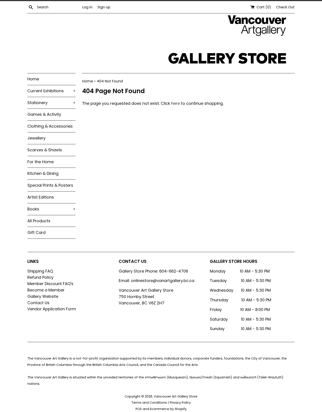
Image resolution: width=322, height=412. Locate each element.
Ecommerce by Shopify (168, 409)
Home (33, 79)
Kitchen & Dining (42, 173)
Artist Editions (40, 197)
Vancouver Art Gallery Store (175, 396)
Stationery (51, 102)
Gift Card (36, 232)
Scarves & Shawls (44, 150)
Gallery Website (42, 296)
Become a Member (46, 290)
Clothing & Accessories (50, 126)
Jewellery (36, 138)
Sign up (103, 7)
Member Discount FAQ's (50, 283)
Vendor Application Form (51, 309)
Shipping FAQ (40, 271)
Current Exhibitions (51, 91)
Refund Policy (40, 277)
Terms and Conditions (149, 402)
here (175, 103)
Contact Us (38, 302)
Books (51, 209)
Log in (87, 7)
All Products (38, 221)
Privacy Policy (180, 402)
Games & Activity (44, 114)
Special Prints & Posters (50, 185)
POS (139, 409)
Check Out (285, 7)
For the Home (40, 161)
